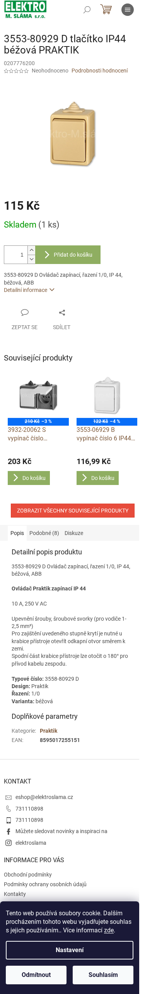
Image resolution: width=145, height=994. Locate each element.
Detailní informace (25, 290)
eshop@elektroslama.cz (44, 797)
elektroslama (30, 843)
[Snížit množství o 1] (31, 259)
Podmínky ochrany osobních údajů (45, 884)
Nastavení (70, 950)
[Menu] (127, 9)
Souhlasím (103, 974)
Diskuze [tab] (74, 533)
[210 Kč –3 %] (38, 395)
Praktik (48, 731)
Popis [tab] (17, 533)
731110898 (29, 809)
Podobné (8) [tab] (44, 533)
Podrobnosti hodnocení (100, 70)
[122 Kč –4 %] (107, 395)
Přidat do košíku (73, 255)
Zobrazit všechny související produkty (72, 510)
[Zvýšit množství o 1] (31, 250)
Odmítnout (36, 974)
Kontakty (15, 894)
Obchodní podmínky (28, 874)
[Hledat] (87, 9)
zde (109, 930)
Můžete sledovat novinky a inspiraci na (61, 831)
